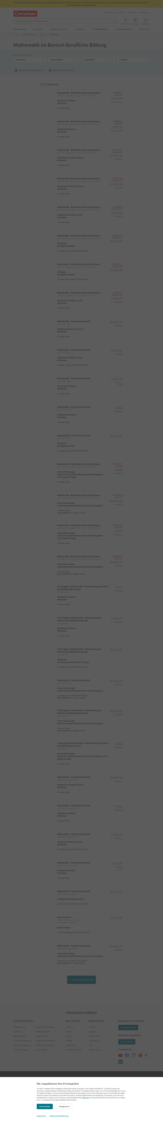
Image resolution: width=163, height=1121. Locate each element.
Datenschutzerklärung (59, 1116)
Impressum (41, 1116)
